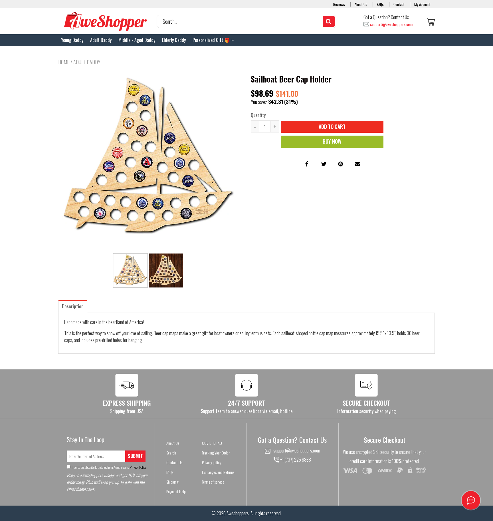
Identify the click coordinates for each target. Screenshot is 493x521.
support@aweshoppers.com (391, 24)
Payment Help (176, 491)
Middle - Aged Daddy (136, 40)
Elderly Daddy (174, 40)
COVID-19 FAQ (212, 443)
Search (171, 453)
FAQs (380, 4)
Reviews (339, 4)
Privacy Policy (137, 467)
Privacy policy (211, 462)
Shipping (172, 482)
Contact (399, 4)
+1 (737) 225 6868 (295, 459)
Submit (135, 455)
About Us (361, 4)
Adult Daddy (101, 40)
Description (73, 306)
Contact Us (174, 462)
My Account (422, 4)
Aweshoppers (238, 513)
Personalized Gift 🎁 (212, 40)
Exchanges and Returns (218, 472)
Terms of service (213, 482)
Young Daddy (72, 40)
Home (63, 62)
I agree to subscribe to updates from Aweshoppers (109, 467)
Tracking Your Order (216, 453)
